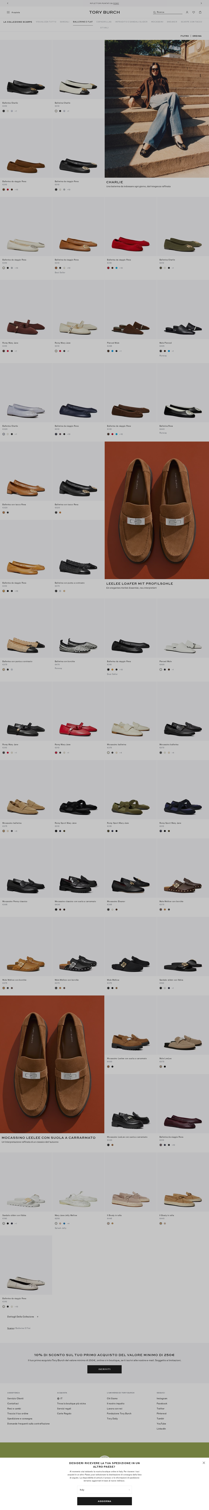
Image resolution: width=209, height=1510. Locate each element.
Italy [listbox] (82, 1489)
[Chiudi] (203, 1462)
